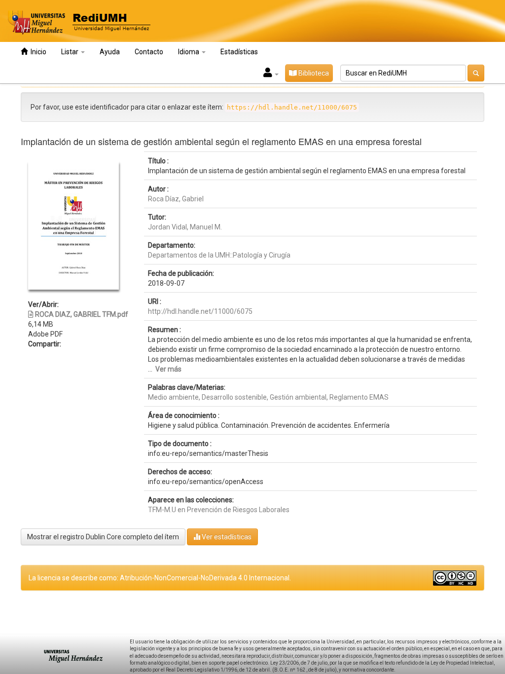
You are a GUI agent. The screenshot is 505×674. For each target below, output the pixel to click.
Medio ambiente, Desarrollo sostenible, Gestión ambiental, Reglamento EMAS (268, 397)
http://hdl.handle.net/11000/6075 (200, 311)
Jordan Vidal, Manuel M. (185, 227)
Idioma (189, 52)
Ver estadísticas (226, 537)
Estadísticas (239, 52)
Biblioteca (313, 73)
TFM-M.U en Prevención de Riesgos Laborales (218, 510)
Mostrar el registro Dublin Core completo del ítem (103, 537)
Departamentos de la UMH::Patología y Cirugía (219, 255)
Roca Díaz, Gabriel (176, 199)
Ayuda (110, 52)
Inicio (37, 52)
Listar (70, 52)
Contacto (149, 52)
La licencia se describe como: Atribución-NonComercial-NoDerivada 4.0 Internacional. (160, 578)
